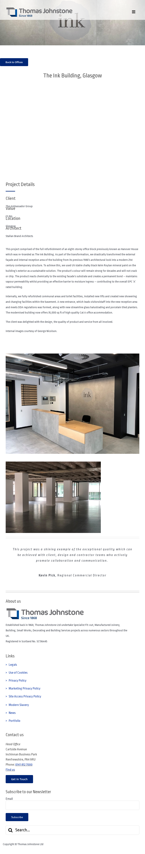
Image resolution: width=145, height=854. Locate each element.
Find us (10, 769)
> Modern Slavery (17, 705)
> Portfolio (13, 721)
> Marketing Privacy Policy (23, 688)
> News (11, 713)
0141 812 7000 (23, 764)
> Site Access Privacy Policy (23, 696)
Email (9, 799)
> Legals (11, 664)
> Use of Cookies (17, 672)
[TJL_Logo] (39, 8)
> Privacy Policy (16, 680)
